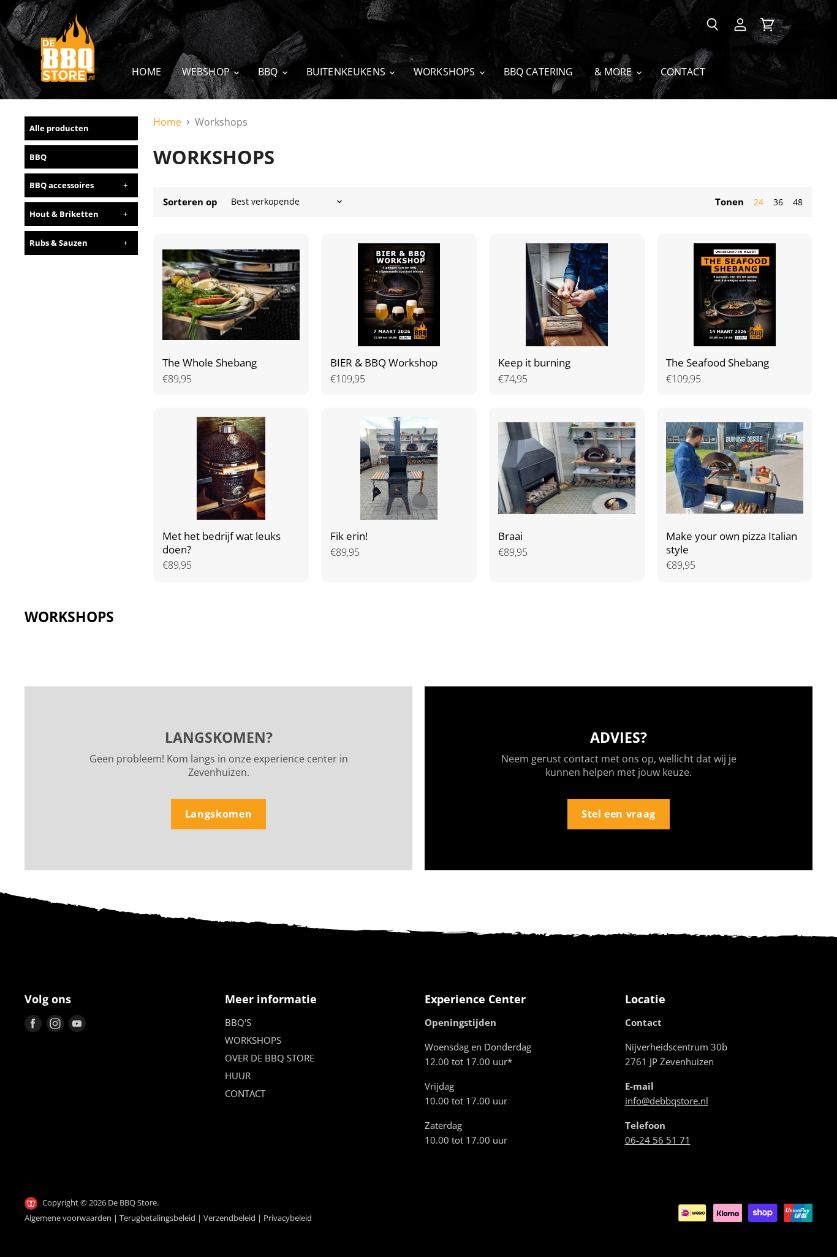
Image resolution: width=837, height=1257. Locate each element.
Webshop (207, 71)
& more (614, 71)
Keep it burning (534, 362)
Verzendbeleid (229, 1217)
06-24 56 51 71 (658, 1140)
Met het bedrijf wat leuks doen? (221, 542)
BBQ (269, 71)
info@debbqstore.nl (666, 1101)
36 (778, 202)
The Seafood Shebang (717, 362)
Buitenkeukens (347, 71)
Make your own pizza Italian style (731, 542)
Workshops (446, 71)
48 (798, 202)
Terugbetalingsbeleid (157, 1217)
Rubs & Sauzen (58, 242)
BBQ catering (539, 71)
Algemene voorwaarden (68, 1217)
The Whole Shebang (209, 362)
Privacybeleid (287, 1217)
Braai (510, 536)
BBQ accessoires (61, 185)
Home (146, 71)
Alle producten (59, 128)
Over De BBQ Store (269, 1058)
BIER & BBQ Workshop (383, 362)
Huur (238, 1075)
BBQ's (238, 1022)
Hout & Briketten (64, 213)
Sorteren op (190, 202)
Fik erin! (349, 536)
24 (758, 202)
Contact (683, 71)
